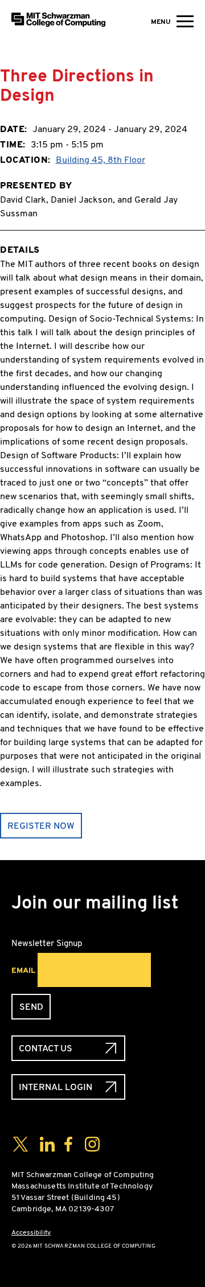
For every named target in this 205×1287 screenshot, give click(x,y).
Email (23, 970)
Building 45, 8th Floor (100, 159)
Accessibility (31, 1232)
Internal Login (55, 1086)
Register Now (41, 825)
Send (31, 1006)
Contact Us (45, 1048)
